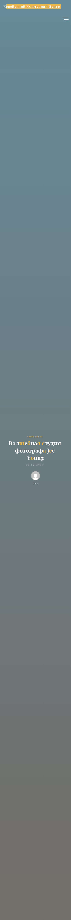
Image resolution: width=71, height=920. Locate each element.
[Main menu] (65, 19)
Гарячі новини (34, 436)
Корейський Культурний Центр (31, 6)
